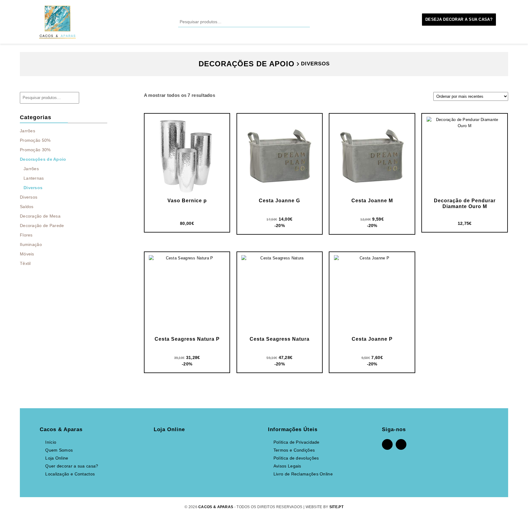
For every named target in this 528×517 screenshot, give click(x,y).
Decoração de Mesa (41, 216)
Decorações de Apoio (44, 159)
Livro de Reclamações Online (303, 473)
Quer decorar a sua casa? (71, 466)
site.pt (336, 507)
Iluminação (31, 244)
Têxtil (26, 263)
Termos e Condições (294, 450)
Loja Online (56, 458)
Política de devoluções (296, 458)
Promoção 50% (35, 140)
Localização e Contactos (70, 473)
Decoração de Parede (42, 225)
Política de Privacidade (296, 442)
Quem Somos (59, 450)
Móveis (27, 253)
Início (50, 442)
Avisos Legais (287, 466)
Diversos (33, 187)
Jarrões (27, 130)
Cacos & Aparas (215, 507)
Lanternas (34, 178)
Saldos (27, 206)
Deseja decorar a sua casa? (459, 19)
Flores (27, 235)
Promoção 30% (35, 149)
